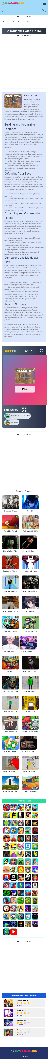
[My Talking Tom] (28, 869)
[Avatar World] (21, 823)
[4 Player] (28, 807)
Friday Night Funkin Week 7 (23, 1000)
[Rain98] (30, 502)
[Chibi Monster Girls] (30, 622)
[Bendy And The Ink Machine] (35, 823)
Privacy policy (24, 1056)
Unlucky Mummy (10, 691)
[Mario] (13, 862)
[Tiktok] (28, 908)
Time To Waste (30, 791)
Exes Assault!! (10, 731)
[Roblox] (13, 877)
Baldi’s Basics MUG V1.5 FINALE (11, 591)
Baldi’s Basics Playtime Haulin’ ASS (11, 771)
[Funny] (13, 846)
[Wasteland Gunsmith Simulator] (28, 743)
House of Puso (30, 571)
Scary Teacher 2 (23, 1030)
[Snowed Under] (10, 502)
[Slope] (6, 893)
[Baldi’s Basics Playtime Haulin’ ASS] (10, 763)
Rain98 (30, 511)
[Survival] (28, 900)
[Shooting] (13, 885)
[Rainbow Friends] (6, 877)
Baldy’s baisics (10, 711)
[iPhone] (6, 862)
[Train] (6, 916)
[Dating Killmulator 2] (10, 642)
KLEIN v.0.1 (30, 611)
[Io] (35, 854)
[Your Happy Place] (10, 783)
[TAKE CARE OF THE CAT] (10, 602)
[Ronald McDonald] (21, 877)
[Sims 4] (21, 885)
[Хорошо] (12, 351)
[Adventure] (6, 815)
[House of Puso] (30, 562)
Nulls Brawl (21, 1010)
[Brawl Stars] (13, 830)
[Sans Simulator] (28, 877)
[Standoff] (35, 893)
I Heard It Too (28, 551)
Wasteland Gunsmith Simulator (29, 751)
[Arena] (13, 823)
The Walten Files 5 (11, 551)
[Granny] (6, 854)
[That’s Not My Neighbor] (6, 908)
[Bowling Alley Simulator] (28, 642)
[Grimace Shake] (13, 854)
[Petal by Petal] (10, 522)
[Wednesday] (35, 924)
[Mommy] (35, 862)
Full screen (12, 409)
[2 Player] (13, 807)
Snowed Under (10, 511)
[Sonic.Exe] (13, 893)
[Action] (35, 807)
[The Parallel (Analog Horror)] (30, 582)
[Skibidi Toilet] (35, 885)
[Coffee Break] (10, 743)
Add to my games (41, 351)
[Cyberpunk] (35, 830)
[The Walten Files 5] (10, 542)
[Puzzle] (35, 869)
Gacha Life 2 (21, 1020)
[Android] (6, 823)
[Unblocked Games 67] (35, 916)
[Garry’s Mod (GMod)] (28, 846)
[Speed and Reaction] (21, 893)
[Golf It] (35, 846)
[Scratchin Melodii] (6, 885)
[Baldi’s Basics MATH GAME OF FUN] (30, 682)
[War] (28, 924)
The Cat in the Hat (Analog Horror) (31, 671)
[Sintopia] (10, 662)
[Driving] (13, 838)
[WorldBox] (6, 932)
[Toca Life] (35, 908)
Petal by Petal (10, 531)
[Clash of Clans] (21, 830)
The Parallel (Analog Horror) (31, 591)
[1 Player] (6, 807)
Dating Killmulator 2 (11, 651)
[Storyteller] (13, 900)
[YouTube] (13, 932)
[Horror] (21, 854)
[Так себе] (8, 351)
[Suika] (21, 900)
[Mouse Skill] (13, 869)
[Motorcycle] (6, 869)
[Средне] (10, 351)
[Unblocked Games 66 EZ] (28, 916)
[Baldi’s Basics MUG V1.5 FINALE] (10, 582)
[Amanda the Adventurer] (28, 815)
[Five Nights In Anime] (28, 838)
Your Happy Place (11, 791)
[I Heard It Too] (28, 542)
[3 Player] (21, 807)
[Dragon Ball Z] (6, 838)
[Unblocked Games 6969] (6, 924)
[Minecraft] (21, 862)
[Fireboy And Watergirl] (21, 838)
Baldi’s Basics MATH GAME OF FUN (31, 691)
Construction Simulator (20, 416)
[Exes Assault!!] (10, 723)
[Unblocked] (13, 916)
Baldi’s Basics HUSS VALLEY (31, 771)
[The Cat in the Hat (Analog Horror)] (30, 662)
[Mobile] (28, 862)
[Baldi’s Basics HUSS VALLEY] (30, 763)
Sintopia (10, 671)
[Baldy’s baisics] (10, 702)
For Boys (14, 422)
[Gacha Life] (21, 846)
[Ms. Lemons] (21, 869)
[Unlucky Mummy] (10, 682)
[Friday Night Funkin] (6, 846)
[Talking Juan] (35, 900)
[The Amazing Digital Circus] (13, 908)
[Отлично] (15, 351)
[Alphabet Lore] (13, 815)
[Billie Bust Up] (6, 830)
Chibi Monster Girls (31, 631)
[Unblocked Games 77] (13, 924)
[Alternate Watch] (21, 815)
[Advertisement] (24, 63)
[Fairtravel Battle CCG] (10, 622)
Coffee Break (10, 751)
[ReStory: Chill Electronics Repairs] (30, 522)
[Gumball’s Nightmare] (10, 562)
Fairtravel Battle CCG (11, 631)
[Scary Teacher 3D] (35, 877)
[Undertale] (21, 924)
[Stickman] (6, 900)
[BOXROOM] (30, 702)
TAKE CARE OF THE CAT (11, 611)
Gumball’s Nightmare (11, 571)
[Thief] (21, 908)
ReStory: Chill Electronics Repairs (31, 531)
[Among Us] (35, 815)
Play (24, 389)
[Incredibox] (28, 854)
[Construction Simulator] (28, 830)
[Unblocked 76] (21, 916)
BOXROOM (30, 711)
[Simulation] (28, 885)
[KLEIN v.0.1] (30, 602)
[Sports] (28, 893)
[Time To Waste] (30, 783)
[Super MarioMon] (30, 723)
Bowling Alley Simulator (29, 651)
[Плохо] (6, 351)
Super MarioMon (30, 731)
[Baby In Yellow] (28, 823)
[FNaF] (35, 838)
